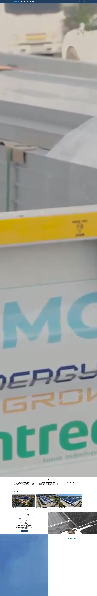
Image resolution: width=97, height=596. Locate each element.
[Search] (80, 2)
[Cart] (84, 2)
